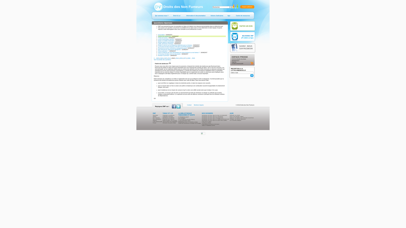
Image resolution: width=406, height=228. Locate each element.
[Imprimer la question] (170, 63)
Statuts (154, 116)
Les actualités (181, 118)
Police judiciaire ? (163, 51)
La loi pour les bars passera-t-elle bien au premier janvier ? (175, 46)
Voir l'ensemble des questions (162, 59)
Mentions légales (199, 105)
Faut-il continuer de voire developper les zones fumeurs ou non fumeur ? (179, 52)
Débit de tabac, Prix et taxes (170, 120)
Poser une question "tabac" (237, 116)
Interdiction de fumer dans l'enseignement (212, 117)
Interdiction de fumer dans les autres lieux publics (214, 120)
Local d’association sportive (166, 39)
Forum (154, 123)
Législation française (168, 116)
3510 (169, 58)
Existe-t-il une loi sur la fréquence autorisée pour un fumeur (175, 45)
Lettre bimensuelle (157, 121)
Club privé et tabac (206, 121)
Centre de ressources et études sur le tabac (189, 123)
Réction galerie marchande (166, 42)
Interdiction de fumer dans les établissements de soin (215, 119)
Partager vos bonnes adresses (238, 119)
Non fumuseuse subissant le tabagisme (169, 49)
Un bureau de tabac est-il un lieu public (169, 54)
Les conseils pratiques (235, 120)
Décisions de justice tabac (169, 123)
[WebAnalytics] (203, 134)
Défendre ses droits (235, 115)
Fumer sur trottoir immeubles (166, 40)
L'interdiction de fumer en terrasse (210, 124)
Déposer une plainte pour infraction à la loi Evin (242, 117)
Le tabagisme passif (183, 117)
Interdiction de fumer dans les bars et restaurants (214, 115)
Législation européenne (168, 115)
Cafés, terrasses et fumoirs (165, 43)
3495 (165, 58)
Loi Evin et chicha (206, 123)
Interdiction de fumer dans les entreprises (212, 116)
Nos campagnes (157, 119)
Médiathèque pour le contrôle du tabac (188, 122)
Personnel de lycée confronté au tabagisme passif (172, 48)
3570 (185, 58)
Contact (189, 105)
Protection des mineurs (168, 119)
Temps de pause (163, 38)
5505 (193, 58)
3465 (157, 58)
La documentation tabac (184, 120)
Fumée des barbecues (164, 36)
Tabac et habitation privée (208, 125)
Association (161, 35)
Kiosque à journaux (163, 55)
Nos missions (156, 117)
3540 (177, 58)
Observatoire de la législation (170, 121)
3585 (188, 58)
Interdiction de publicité (168, 117)
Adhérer (155, 120)
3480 (161, 58)
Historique (155, 115)
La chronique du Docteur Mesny (186, 119)
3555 (181, 58)
